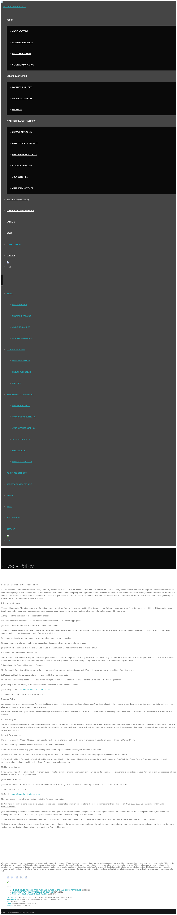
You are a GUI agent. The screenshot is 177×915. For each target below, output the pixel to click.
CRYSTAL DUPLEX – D (22, 132)
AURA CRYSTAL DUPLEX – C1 (25, 143)
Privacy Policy (14, 244)
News (9, 233)
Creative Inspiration (22, 42)
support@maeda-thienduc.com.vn (35, 689)
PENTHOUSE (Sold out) (18, 199)
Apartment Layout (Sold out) (21, 121)
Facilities (17, 110)
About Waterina (20, 31)
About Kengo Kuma (21, 54)
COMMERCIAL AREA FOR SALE (20, 211)
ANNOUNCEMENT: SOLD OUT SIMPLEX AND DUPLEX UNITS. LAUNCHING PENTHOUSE (46, 890)
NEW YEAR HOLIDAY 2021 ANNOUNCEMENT (30, 894)
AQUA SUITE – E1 (20, 177)
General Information (23, 65)
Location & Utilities (17, 76)
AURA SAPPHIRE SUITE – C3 (24, 155)
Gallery (11, 222)
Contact (11, 256)
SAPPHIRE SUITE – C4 (22, 166)
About (10, 20)
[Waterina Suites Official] (13, 6)
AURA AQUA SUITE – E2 (22, 188)
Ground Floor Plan (22, 98)
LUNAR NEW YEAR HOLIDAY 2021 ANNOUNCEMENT (33, 892)
